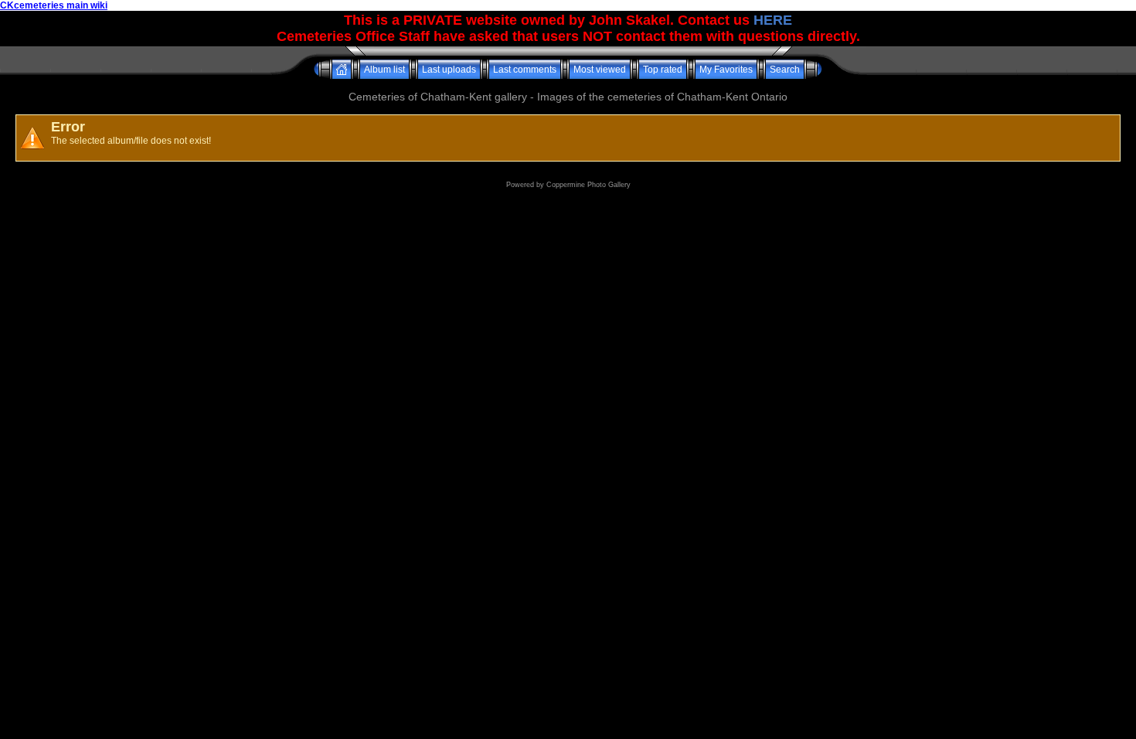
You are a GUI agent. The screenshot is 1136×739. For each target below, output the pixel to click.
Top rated (662, 69)
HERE (772, 20)
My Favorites (726, 69)
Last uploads (449, 69)
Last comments (524, 69)
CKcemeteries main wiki (53, 5)
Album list (384, 69)
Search (785, 69)
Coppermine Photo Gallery (588, 185)
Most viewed (599, 69)
